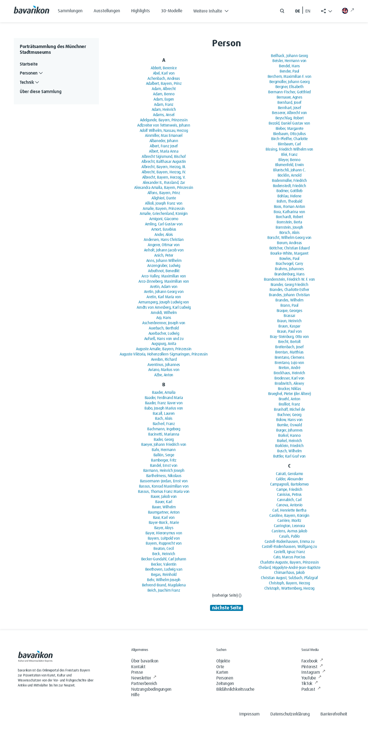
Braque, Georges (289, 311)
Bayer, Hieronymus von (163, 533)
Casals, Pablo (289, 536)
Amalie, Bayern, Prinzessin (164, 209)
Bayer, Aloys (163, 528)
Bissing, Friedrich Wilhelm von (289, 149)
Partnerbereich (144, 683)
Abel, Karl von (164, 73)
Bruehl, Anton (289, 399)
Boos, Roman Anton (289, 207)
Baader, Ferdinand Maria (164, 398)
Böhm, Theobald (289, 201)
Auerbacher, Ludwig (163, 333)
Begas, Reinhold (163, 575)
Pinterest (309, 667)
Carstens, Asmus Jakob (289, 531)
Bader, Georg (164, 440)
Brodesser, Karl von (289, 378)
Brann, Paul (289, 305)
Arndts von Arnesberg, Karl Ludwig (164, 307)
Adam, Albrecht (164, 89)
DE (297, 11)
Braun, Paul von (289, 331)
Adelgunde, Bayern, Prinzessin (164, 120)
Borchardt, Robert (289, 217)
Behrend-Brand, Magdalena (164, 585)
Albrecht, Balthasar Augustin (163, 162)
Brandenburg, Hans (289, 274)
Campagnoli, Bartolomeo (289, 484)
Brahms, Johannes (289, 269)
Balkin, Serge (163, 455)
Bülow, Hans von (289, 420)
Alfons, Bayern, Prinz (163, 193)
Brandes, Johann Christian (289, 295)
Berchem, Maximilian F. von (289, 77)
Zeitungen (225, 683)
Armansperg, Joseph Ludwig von (163, 302)
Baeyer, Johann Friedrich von (163, 445)
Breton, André (289, 368)
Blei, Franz (289, 155)
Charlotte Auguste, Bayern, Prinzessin (289, 562)
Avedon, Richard (164, 359)
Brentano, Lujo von (289, 363)
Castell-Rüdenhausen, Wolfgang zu (289, 547)
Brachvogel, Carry (289, 264)
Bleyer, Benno (289, 160)
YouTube (308, 678)
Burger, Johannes (289, 430)
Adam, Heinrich (164, 110)
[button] (214, 10)
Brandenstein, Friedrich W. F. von (289, 279)
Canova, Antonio (289, 505)
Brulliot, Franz (289, 404)
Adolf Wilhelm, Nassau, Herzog (164, 131)
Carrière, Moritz (289, 521)
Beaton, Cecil (163, 549)
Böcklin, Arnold (289, 175)
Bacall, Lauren (164, 414)
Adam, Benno (163, 94)
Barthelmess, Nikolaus (163, 476)
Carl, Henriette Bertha (289, 510)
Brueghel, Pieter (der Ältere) (289, 394)
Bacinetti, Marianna (163, 434)
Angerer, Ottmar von (163, 245)
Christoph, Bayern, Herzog (289, 583)
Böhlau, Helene (289, 196)
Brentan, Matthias (289, 352)
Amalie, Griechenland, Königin (164, 214)
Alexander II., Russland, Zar (164, 183)
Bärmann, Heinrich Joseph (163, 471)
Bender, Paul (289, 71)
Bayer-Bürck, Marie (164, 523)
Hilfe (135, 695)
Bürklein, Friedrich (289, 446)
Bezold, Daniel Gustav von (289, 123)
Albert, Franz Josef (164, 146)
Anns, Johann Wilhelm (163, 261)
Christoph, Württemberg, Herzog (289, 588)
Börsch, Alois (289, 233)
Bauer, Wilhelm (164, 507)
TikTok (306, 683)
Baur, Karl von (164, 518)
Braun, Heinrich (289, 321)
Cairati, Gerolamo (289, 474)
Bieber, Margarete (289, 129)
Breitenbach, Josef (289, 347)
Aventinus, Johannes (163, 365)
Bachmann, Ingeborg (163, 429)
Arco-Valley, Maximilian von (163, 276)
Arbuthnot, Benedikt (163, 271)
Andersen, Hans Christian (163, 240)
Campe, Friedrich (289, 490)
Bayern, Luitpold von (164, 538)
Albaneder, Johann (163, 141)
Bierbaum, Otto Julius (289, 134)
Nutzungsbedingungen (151, 689)
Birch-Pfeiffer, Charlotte (289, 139)
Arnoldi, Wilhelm (164, 313)
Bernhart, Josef (289, 108)
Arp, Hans (163, 318)
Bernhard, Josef (289, 103)
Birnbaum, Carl (289, 144)
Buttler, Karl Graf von (289, 456)
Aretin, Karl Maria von (163, 297)
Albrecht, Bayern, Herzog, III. (163, 167)
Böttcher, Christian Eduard (289, 248)
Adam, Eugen (163, 99)
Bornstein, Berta (289, 222)
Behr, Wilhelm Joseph (163, 580)
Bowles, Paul (289, 259)
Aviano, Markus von (163, 370)
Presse (137, 672)
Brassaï (289, 316)
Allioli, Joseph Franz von (163, 203)
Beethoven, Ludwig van (163, 569)
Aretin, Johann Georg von (163, 292)
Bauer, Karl (163, 502)
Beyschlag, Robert (289, 118)
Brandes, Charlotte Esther (289, 290)
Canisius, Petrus (289, 495)
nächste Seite (226, 607)
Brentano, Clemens (289, 357)
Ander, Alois (163, 235)
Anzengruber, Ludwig (163, 266)
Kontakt (138, 667)
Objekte (223, 661)
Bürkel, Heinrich (289, 441)
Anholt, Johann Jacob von (163, 250)
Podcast (308, 689)
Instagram (310, 672)
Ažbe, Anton (163, 375)
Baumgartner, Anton (164, 512)
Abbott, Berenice (163, 68)
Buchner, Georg (289, 415)
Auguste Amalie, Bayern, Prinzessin (164, 349)
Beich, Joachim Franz (163, 590)
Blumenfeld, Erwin (289, 165)
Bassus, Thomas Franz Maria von (164, 492)
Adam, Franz (163, 105)
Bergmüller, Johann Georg (289, 82)
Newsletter (141, 678)
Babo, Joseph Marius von (163, 408)
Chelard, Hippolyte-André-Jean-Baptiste (289, 568)
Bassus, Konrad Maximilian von (164, 486)
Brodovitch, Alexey (289, 384)
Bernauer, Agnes (289, 97)
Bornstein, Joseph (289, 227)
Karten (222, 672)
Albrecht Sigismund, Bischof (164, 157)
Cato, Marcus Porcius (289, 557)
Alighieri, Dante (163, 198)
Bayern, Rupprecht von (163, 543)
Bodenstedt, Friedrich (289, 186)
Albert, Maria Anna (163, 151)
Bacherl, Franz (164, 424)
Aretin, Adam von (163, 287)
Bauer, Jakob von (164, 497)
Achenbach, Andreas (163, 79)
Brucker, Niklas (289, 389)
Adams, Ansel (163, 115)
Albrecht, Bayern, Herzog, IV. (164, 172)
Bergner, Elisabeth (289, 87)
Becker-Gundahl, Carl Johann (163, 559)
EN (307, 11)
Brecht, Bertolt (289, 342)
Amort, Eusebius (163, 229)
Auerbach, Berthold (164, 328)
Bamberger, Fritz (163, 460)
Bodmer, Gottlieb (289, 191)
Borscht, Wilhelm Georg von (289, 238)
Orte (220, 667)
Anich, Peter (163, 255)
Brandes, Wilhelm (289, 300)
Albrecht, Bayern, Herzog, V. (164, 177)
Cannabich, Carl (289, 500)
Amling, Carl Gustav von (164, 224)
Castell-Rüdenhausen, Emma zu (289, 542)
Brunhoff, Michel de (289, 410)
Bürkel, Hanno (289, 436)
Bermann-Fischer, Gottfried (289, 92)
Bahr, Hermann (163, 450)
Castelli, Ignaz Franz (289, 552)
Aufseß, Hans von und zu (163, 339)
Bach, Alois (163, 419)
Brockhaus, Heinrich (289, 373)
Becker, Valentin (163, 564)
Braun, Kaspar (289, 326)
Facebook (309, 661)
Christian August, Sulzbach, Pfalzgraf (289, 578)
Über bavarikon (144, 661)
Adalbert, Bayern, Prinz (164, 84)
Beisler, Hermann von (289, 61)
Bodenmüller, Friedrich (289, 181)
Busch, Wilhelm (289, 451)
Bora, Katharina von (289, 212)
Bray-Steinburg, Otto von (289, 337)
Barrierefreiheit (333, 714)
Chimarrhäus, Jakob (289, 573)
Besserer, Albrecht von (289, 113)
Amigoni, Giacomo (163, 219)
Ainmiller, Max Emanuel (163, 136)
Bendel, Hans (289, 66)
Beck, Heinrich (163, 554)
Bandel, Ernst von (163, 466)
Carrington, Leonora (289, 526)
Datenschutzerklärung (289, 714)
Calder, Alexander (289, 479)
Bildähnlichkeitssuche (235, 689)
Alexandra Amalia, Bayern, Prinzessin (163, 188)
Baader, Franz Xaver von (164, 403)
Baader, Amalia (163, 393)
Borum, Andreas (289, 243)
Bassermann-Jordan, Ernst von (164, 481)
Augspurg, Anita (163, 344)
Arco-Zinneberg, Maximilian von (163, 281)
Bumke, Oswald (289, 425)
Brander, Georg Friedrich (289, 285)
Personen (224, 678)
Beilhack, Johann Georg (289, 56)
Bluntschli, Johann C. (289, 170)
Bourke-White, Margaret (289, 253)
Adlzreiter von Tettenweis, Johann (163, 125)
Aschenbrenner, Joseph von (163, 323)
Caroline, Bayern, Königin (289, 516)
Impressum (249, 714)
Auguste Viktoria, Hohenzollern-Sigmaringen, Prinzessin (164, 354)
